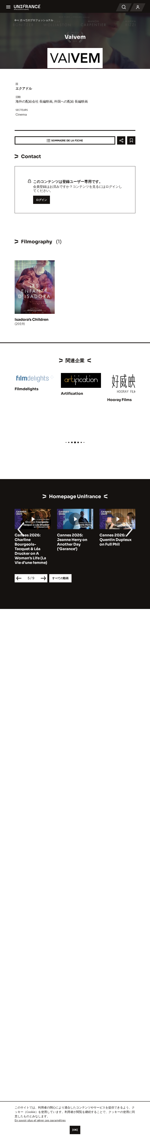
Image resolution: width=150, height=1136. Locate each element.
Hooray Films (119, 400)
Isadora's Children (31, 319)
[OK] (75, 1129)
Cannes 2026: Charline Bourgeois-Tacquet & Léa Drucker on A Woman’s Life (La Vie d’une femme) (31, 549)
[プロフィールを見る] (138, 7)
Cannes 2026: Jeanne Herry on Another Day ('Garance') (72, 542)
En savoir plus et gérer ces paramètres (40, 1120)
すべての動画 (60, 578)
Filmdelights (26, 389)
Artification (72, 393)
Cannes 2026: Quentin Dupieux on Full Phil (116, 540)
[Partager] (121, 140)
